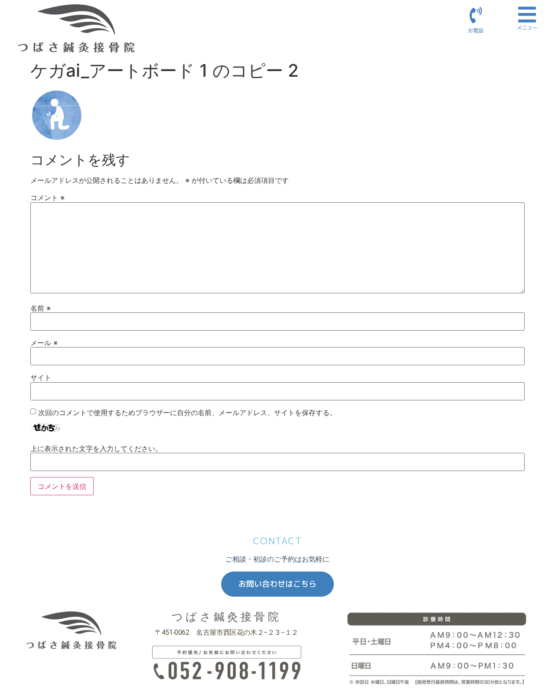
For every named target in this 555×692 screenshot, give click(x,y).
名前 (40, 308)
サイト (40, 377)
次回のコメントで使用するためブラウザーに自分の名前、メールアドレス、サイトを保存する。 (187, 412)
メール (44, 342)
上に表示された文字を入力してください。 (96, 448)
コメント (47, 197)
